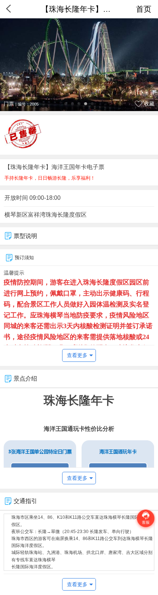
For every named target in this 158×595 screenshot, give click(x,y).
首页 (143, 9)
